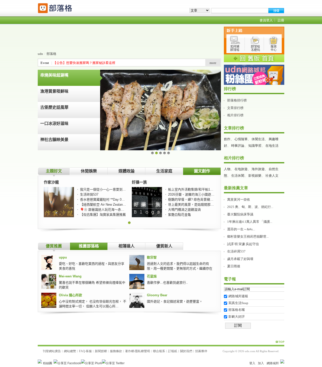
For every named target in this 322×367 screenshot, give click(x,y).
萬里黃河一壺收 (238, 199)
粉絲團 (47, 363)
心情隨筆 (241, 139)
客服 (89, 351)
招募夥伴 (201, 351)
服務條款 (116, 351)
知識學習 (254, 146)
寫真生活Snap (238, 303)
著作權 (129, 351)
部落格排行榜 (237, 100)
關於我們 (186, 351)
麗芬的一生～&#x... (241, 229)
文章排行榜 (235, 108)
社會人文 (271, 175)
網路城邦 (273, 363)
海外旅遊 (258, 169)
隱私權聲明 (142, 351)
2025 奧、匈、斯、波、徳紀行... (250, 207)
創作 (227, 139)
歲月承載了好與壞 (240, 259)
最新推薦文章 (236, 188)
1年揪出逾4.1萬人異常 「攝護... (249, 222)
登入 (252, 363)
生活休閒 (237, 175)
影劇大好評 (236, 316)
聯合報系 (159, 351)
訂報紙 (172, 351)
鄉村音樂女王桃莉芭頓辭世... (248, 236)
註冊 (281, 20)
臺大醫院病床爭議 (240, 214)
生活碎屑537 (236, 251)
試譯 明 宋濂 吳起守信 (243, 244)
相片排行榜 (235, 115)
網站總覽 (70, 351)
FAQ (82, 351)
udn (40, 54)
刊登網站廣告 (52, 351)
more (213, 63)
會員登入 (266, 20)
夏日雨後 (233, 266)
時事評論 (237, 146)
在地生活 (271, 146)
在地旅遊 (241, 169)
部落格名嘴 (236, 310)
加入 (261, 363)
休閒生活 (258, 139)
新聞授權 (101, 351)
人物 (227, 169)
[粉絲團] (40, 361)
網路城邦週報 (238, 296)
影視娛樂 (254, 175)
